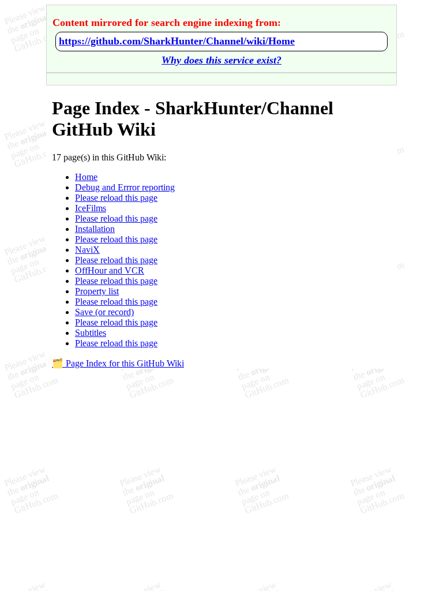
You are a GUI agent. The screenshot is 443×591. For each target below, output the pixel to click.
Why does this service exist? (221, 60)
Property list (97, 291)
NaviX (87, 250)
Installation (95, 229)
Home (86, 177)
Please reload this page (116, 198)
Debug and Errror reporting (125, 187)
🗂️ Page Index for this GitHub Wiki (118, 363)
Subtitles (90, 333)
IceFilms (90, 208)
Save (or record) (104, 312)
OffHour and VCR (109, 270)
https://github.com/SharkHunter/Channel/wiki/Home (177, 41)
